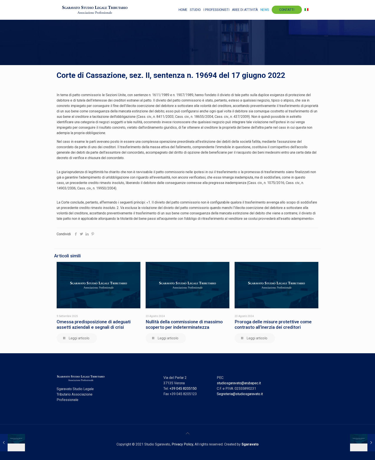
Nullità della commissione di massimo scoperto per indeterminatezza (184, 324)
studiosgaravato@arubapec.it (239, 383)
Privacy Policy (182, 444)
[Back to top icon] (187, 433)
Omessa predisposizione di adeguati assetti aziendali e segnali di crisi (94, 324)
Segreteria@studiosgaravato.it (240, 394)
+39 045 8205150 (183, 388)
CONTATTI (286, 10)
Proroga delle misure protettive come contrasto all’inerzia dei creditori (273, 324)
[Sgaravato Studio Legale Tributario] (95, 10)
